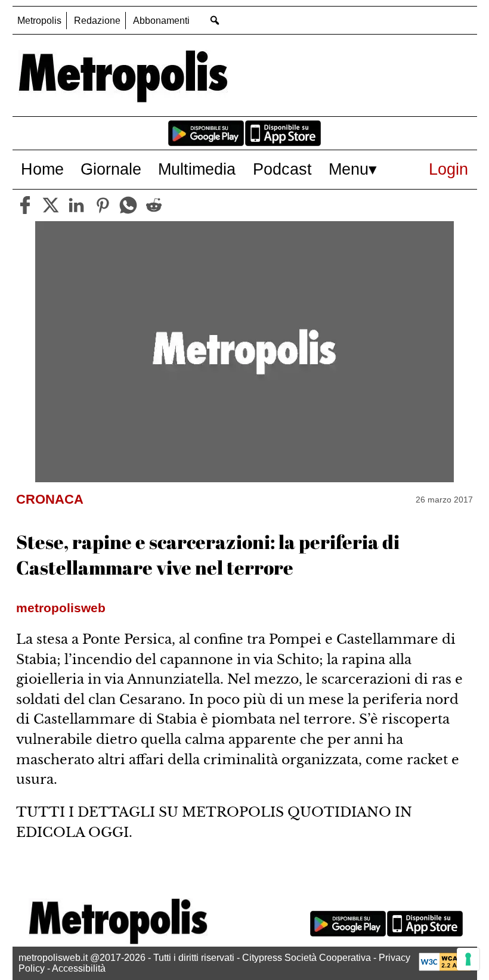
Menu (349, 169)
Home (42, 169)
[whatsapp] (128, 205)
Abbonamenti (161, 20)
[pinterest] (102, 205)
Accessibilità (79, 968)
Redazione (97, 20)
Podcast (282, 169)
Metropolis (39, 20)
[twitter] (51, 205)
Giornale (111, 169)
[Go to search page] (215, 20)
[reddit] (154, 205)
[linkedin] (76, 205)
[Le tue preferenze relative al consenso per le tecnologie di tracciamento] (468, 959)
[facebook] (25, 205)
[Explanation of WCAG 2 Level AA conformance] (445, 968)
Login (448, 169)
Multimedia (197, 169)
